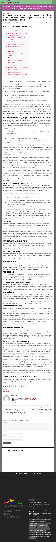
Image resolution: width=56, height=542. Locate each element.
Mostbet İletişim (11, 57)
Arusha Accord (39, 528)
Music (46, 525)
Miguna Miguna (48, 534)
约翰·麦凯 (7, 22)
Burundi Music (43, 530)
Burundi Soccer (41, 525)
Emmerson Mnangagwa (40, 534)
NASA (37, 521)
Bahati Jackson (33, 538)
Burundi (49, 519)
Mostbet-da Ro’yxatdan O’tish (14, 65)
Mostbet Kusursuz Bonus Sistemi (15, 72)
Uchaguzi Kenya (40, 527)
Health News (46, 527)
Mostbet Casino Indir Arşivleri (14, 46)
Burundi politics (33, 525)
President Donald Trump (34, 530)
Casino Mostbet (11, 41)
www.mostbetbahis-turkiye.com (10, 369)
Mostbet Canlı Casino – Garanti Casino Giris (17, 67)
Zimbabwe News (42, 521)
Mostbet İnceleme (11, 62)
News (37, 536)
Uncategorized (8, 13)
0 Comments (50, 22)
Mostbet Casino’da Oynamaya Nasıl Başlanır (17, 69)
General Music (32, 536)
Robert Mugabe (46, 528)
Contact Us (39, 473)
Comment (5, 422)
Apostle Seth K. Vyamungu (34, 532)
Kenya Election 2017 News (45, 532)
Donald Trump (32, 528)
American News (32, 521)
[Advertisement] (13, 460)
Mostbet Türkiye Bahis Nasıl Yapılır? (16, 44)
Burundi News (32, 519)
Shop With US (32, 473)
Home (16, 473)
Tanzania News (48, 523)
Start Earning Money (23, 473)
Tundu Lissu (32, 534)
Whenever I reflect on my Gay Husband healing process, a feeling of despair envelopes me (42, 411)
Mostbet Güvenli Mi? (12, 49)
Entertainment (41, 523)
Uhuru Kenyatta (33, 527)
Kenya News (38, 519)
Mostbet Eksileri (11, 51)
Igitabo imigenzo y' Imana (44, 536)
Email (4, 435)
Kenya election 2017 (33, 523)
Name (4, 432)
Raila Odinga (44, 519)
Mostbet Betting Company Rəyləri (15, 60)
